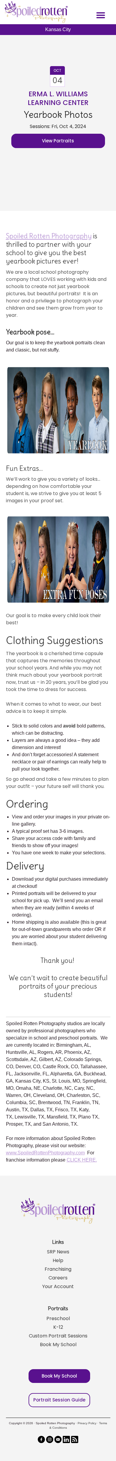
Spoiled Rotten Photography (49, 236)
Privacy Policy (87, 1423)
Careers (58, 1277)
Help (58, 1260)
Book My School (58, 1344)
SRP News (58, 1251)
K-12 (58, 1327)
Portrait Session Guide (59, 1400)
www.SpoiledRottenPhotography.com (45, 1152)
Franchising (58, 1269)
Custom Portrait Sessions (58, 1335)
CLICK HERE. (82, 1159)
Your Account (58, 1286)
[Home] (35, 12)
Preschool (58, 1318)
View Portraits (58, 141)
